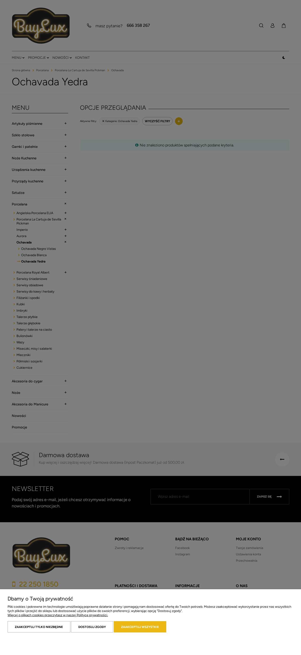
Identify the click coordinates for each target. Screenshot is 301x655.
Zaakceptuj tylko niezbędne (39, 627)
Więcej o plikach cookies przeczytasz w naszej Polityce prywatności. (58, 615)
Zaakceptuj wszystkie (140, 627)
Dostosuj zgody (92, 627)
